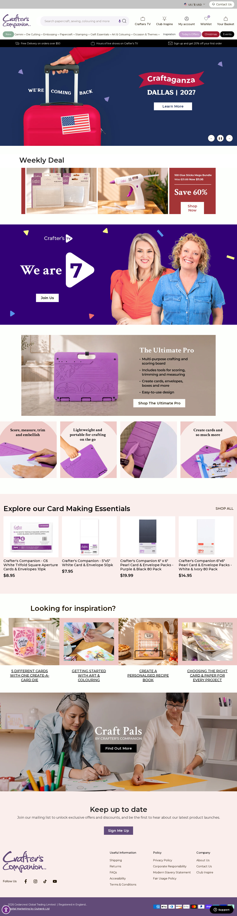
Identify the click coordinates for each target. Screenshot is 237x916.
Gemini (19, 34)
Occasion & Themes (145, 34)
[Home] (30, 862)
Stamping (81, 34)
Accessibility (118, 878)
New (8, 34)
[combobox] (84, 21)
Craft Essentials (100, 34)
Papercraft (66, 34)
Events (227, 34)
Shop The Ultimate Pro (159, 403)
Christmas (211, 34)
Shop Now (61, 111)
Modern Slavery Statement (172, 872)
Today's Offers (190, 34)
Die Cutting (33, 34)
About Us (202, 860)
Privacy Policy (162, 860)
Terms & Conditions (123, 884)
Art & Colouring (121, 34)
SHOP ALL (225, 508)
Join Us (47, 298)
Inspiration (169, 34)
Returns (115, 866)
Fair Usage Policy (164, 878)
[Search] (124, 21)
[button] (119, 21)
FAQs (113, 872)
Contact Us (223, 4)
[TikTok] (45, 881)
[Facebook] (26, 881)
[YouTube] (55, 881)
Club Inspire (204, 872)
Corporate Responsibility (170, 866)
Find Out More (118, 748)
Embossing (50, 34)
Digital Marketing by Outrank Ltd (28, 908)
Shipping (116, 860)
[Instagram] (35, 881)
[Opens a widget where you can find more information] (222, 910)
